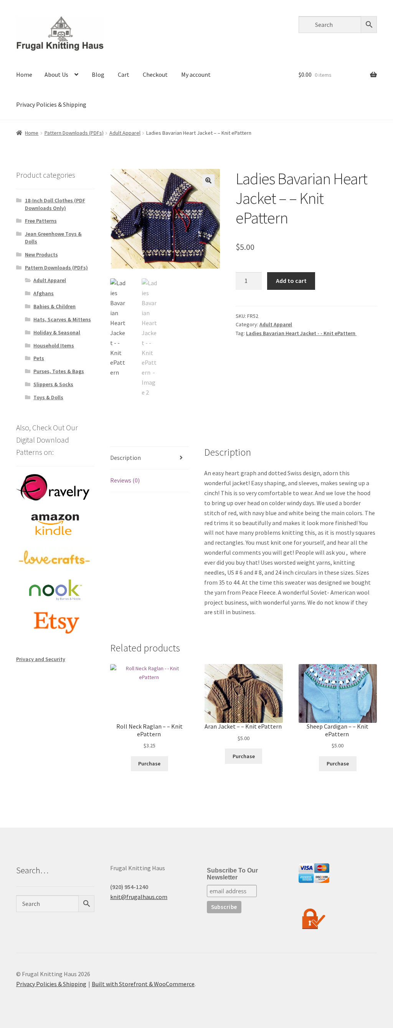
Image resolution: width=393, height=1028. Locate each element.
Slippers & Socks (53, 384)
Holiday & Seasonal (56, 332)
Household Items (53, 345)
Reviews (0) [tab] (125, 480)
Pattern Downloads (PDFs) (74, 132)
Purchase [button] (149, 763)
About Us (56, 74)
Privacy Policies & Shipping (51, 104)
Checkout (155, 74)
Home (24, 74)
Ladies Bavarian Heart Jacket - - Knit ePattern (301, 333)
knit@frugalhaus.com (138, 897)
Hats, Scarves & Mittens (62, 319)
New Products (41, 254)
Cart (123, 74)
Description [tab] (125, 457)
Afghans (43, 293)
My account (196, 74)
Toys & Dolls (48, 397)
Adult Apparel (124, 132)
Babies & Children (54, 306)
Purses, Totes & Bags (58, 371)
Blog (98, 74)
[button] (208, 180)
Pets (38, 358)
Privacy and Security (40, 659)
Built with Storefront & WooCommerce (143, 984)
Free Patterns (41, 220)
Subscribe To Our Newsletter (232, 874)
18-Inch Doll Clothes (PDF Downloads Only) (55, 204)
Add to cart (291, 280)
